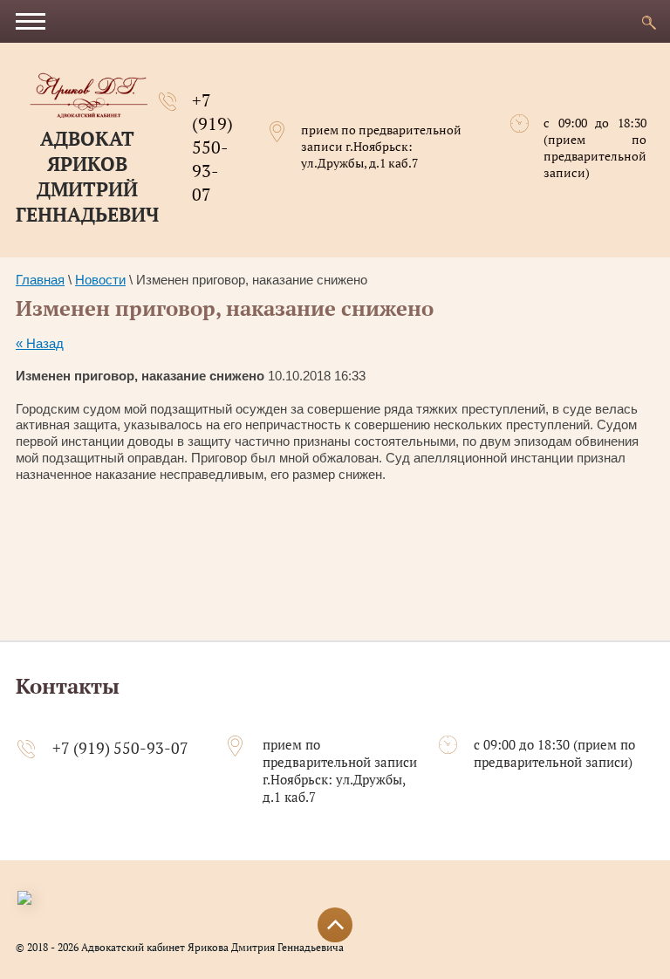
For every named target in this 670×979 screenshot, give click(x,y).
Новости (100, 279)
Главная (40, 279)
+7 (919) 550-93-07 (212, 147)
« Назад (40, 343)
